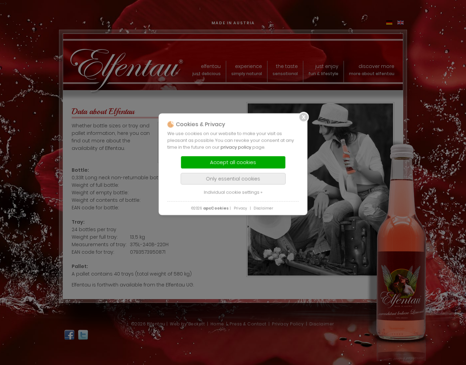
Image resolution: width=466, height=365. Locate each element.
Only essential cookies (233, 179)
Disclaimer (263, 208)
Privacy (240, 208)
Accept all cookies (233, 162)
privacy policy (236, 147)
